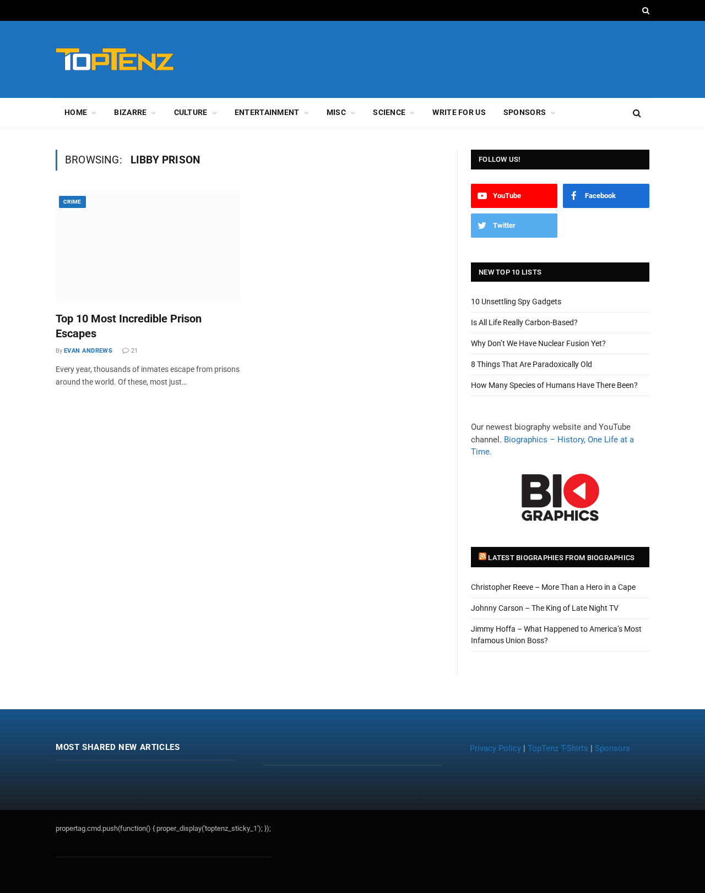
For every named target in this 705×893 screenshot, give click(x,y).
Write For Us (458, 112)
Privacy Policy (495, 748)
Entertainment (267, 112)
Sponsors (524, 112)
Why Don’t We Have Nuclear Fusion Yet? (538, 343)
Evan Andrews (88, 350)
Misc (336, 112)
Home (75, 112)
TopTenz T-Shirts (558, 748)
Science (389, 112)
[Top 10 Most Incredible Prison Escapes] (148, 248)
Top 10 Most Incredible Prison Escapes (129, 326)
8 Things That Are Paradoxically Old (531, 364)
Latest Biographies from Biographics (561, 558)
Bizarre (130, 112)
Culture (191, 112)
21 (134, 350)
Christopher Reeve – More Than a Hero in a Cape (553, 587)
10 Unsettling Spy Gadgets (516, 301)
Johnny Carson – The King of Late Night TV (545, 608)
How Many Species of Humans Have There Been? (554, 385)
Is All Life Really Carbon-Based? (524, 322)
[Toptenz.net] (115, 59)
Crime (72, 202)
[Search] (644, 10)
